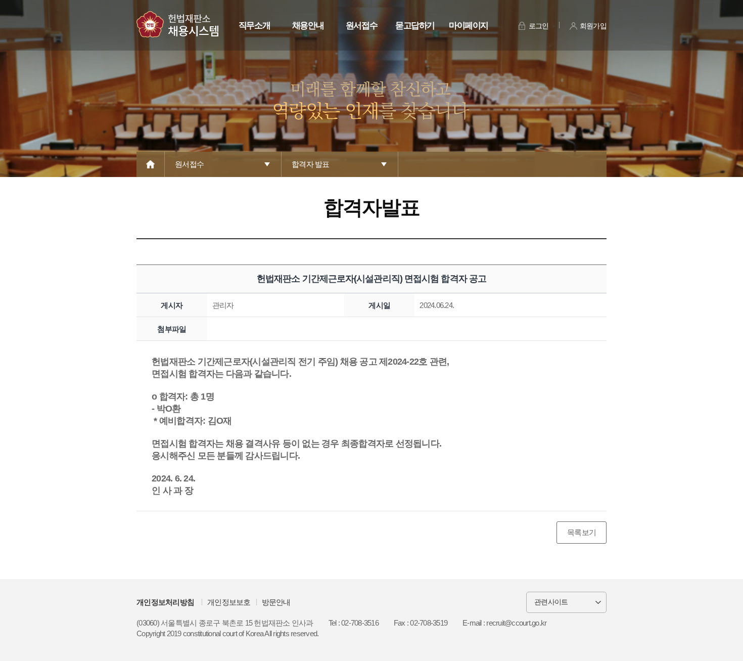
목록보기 (581, 532)
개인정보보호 (229, 602)
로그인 (539, 26)
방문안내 (276, 602)
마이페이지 (468, 25)
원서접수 (362, 25)
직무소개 (254, 25)
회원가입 (593, 26)
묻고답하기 (415, 25)
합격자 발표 (311, 164)
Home (150, 164)
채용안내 (308, 25)
